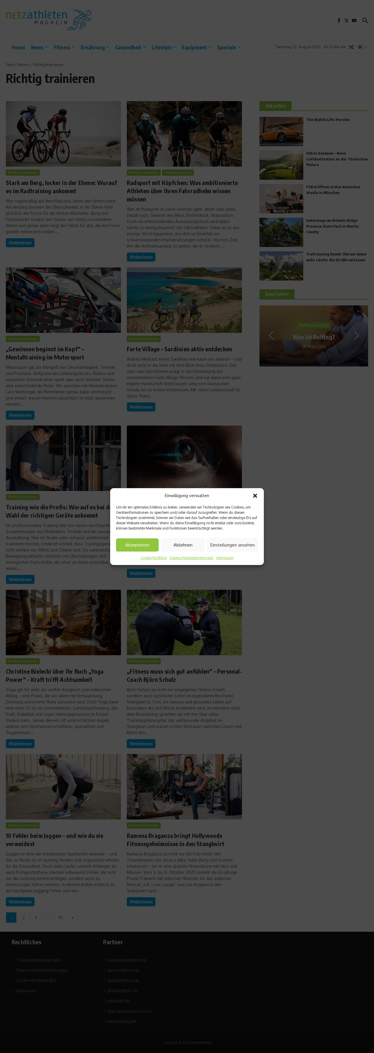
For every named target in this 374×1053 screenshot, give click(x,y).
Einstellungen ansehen (232, 545)
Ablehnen (183, 545)
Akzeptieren (137, 545)
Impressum (224, 558)
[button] (255, 496)
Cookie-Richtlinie (154, 558)
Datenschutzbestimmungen (191, 558)
